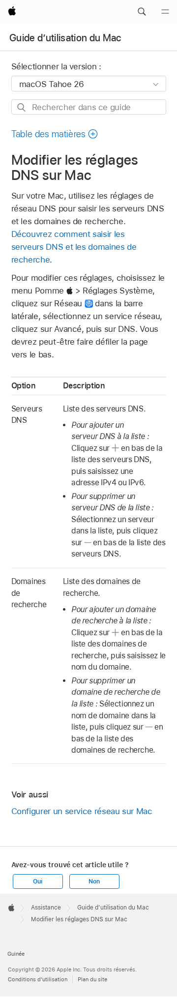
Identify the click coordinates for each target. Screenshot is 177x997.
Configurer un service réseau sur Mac (81, 811)
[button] (141, 12)
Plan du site (92, 979)
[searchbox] (88, 107)
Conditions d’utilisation (37, 979)
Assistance (46, 907)
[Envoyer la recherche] (22, 107)
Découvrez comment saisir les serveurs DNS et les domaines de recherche (74, 246)
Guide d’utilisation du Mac (65, 38)
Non (93, 881)
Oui (37, 881)
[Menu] (165, 12)
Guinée (16, 953)
